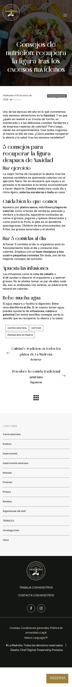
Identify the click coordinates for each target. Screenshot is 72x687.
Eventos (7, 444)
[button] (36, 588)
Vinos (6, 540)
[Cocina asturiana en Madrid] (32, 14)
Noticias (17, 99)
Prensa (7, 492)
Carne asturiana (11, 434)
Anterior (36, 353)
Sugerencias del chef (14, 511)
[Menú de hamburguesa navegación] (65, 14)
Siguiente (36, 376)
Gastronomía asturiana (15, 463)
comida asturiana (17, 327)
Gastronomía (10, 453)
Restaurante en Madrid (20, 335)
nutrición (36, 327)
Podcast (7, 482)
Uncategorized (11, 530)
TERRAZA (8, 521)
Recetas (7, 501)
